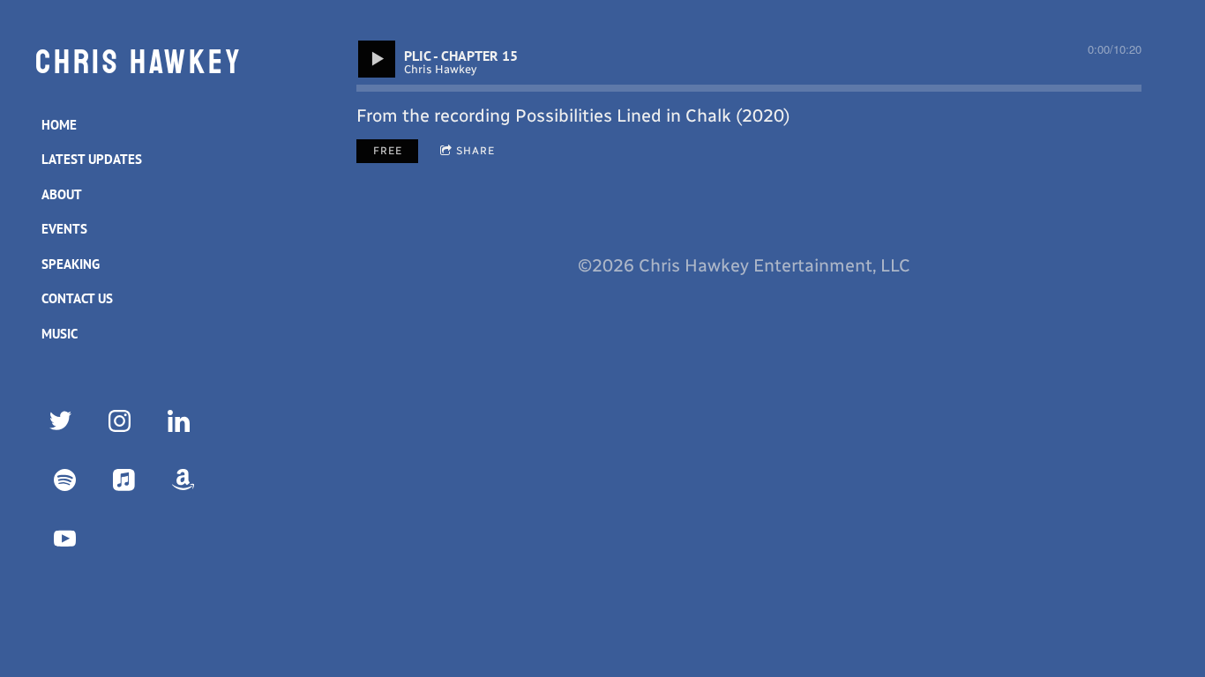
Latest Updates (91, 159)
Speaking (70, 264)
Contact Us (77, 298)
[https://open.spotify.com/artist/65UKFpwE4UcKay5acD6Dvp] (65, 480)
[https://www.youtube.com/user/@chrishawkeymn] (65, 539)
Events (64, 228)
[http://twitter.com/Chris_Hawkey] (60, 421)
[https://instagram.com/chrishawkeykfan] (119, 421)
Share (475, 151)
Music (59, 333)
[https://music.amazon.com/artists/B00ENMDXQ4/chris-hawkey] (183, 480)
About (61, 194)
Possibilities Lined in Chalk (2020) (652, 115)
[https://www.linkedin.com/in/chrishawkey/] (179, 421)
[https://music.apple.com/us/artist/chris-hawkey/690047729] (124, 480)
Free (387, 151)
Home (59, 124)
